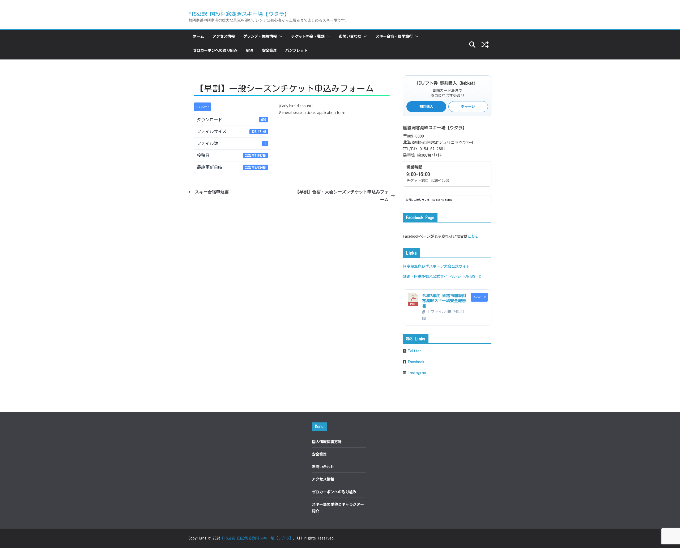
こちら (473, 236)
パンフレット (296, 50)
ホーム (198, 36)
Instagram (416, 373)
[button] (280, 36)
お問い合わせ (350, 36)
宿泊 (249, 50)
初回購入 (426, 106)
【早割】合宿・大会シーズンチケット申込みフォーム (342, 195)
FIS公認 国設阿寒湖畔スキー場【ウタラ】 (239, 13)
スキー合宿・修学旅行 (394, 36)
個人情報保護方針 (327, 442)
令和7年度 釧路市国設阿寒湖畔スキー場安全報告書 (444, 301)
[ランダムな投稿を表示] (485, 44)
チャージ (468, 106)
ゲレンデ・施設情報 (260, 36)
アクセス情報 (223, 36)
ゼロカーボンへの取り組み (215, 50)
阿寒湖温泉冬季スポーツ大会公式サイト (436, 266)
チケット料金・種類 (308, 36)
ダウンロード (202, 107)
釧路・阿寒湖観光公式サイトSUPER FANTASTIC (442, 276)
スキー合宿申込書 (212, 192)
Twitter (413, 351)
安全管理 (269, 50)
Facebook (415, 362)
